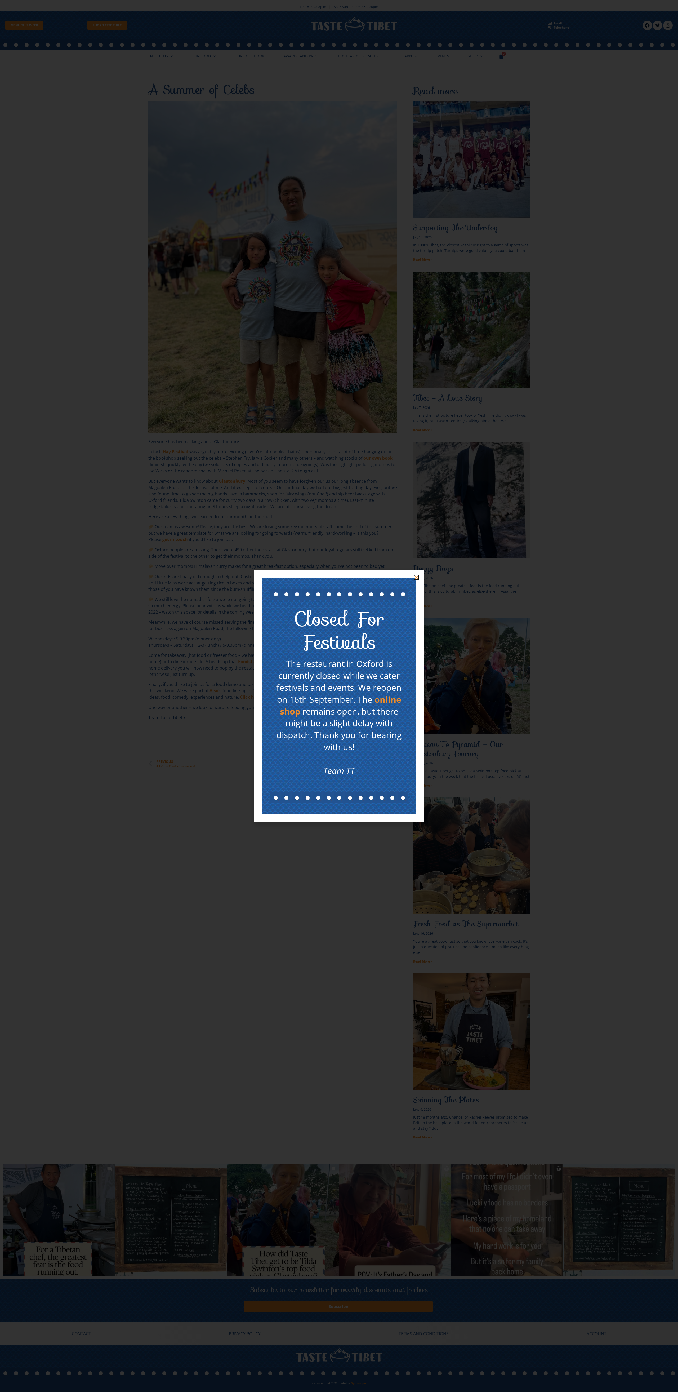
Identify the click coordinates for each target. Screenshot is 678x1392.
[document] (339, 696)
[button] (416, 577)
